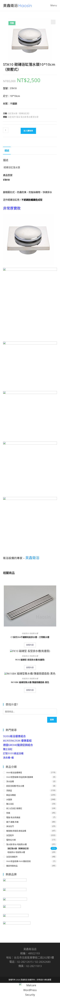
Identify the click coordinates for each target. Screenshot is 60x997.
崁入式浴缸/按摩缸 (14, 808)
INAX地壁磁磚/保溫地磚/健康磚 (19, 777)
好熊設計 (40, 979)
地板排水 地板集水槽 (30, 633)
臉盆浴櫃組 (11, 795)
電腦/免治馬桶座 (13, 817)
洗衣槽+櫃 (8, 757)
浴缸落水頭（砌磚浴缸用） (19, 113)
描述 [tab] (7, 150)
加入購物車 (28, 131)
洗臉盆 (9, 790)
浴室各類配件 (12, 856)
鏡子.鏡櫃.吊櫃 (12, 822)
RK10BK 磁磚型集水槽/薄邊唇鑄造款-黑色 (30, 682)
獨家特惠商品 (12, 865)
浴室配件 (10, 835)
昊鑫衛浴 (32, 557)
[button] (53, 22)
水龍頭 (9, 799)
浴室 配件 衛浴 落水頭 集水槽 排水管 (23, 117)
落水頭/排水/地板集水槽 (16, 844)
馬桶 (8, 813)
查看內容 (30, 645)
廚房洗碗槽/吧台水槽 (15, 786)
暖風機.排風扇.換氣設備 (16, 830)
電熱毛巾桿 (11, 839)
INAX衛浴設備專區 (14, 772)
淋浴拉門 (10, 826)
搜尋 (52, 719)
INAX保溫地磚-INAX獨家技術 (18, 861)
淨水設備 (10, 781)
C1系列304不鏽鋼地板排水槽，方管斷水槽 (30, 637)
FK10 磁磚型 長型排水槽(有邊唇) (30, 659)
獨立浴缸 (7, 749)
